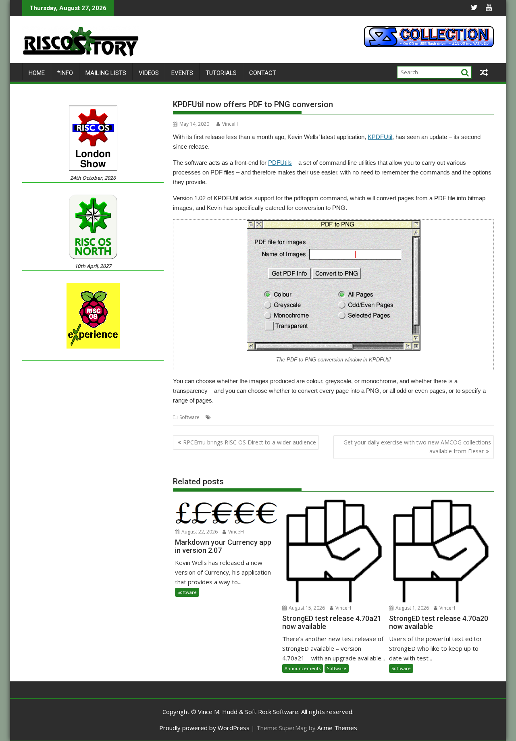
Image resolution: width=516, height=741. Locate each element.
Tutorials (221, 73)
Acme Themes (337, 728)
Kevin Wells (257, 417)
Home (37, 73)
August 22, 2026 (199, 531)
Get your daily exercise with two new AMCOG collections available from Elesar (417, 446)
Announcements (302, 668)
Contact (262, 73)
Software (189, 417)
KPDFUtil (380, 136)
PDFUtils (280, 162)
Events (182, 73)
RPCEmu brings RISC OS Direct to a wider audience (249, 442)
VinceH (230, 123)
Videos (149, 73)
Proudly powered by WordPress (204, 728)
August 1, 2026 (411, 607)
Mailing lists (105, 73)
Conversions (227, 417)
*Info (65, 73)
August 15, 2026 (306, 607)
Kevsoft (281, 417)
